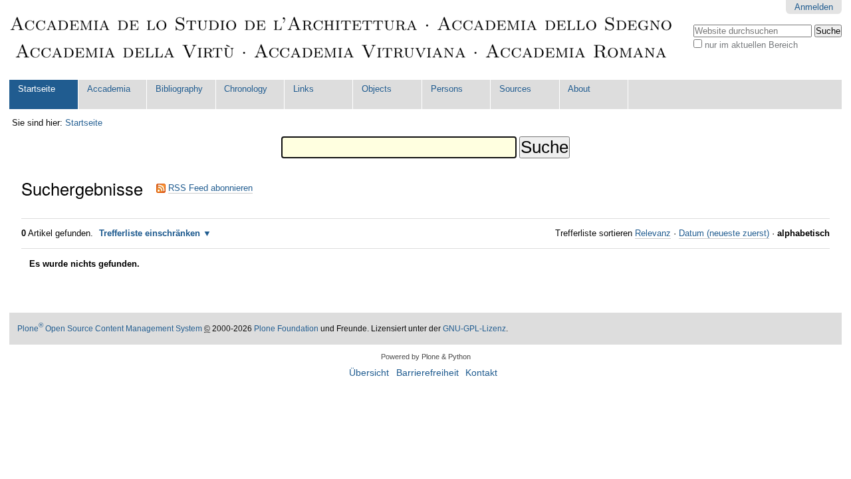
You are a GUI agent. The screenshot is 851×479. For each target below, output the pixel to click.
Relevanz (653, 233)
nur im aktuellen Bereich (751, 45)
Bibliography (179, 89)
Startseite (36, 89)
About (579, 89)
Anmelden (813, 7)
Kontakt (481, 373)
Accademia (108, 89)
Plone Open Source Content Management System (109, 328)
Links (303, 89)
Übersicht (369, 373)
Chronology (245, 89)
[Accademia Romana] (341, 40)
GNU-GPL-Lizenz (474, 328)
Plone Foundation (286, 328)
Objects (377, 89)
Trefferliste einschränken (149, 233)
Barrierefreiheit (427, 373)
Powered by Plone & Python (426, 357)
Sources (515, 89)
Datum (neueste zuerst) (724, 233)
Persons (447, 89)
